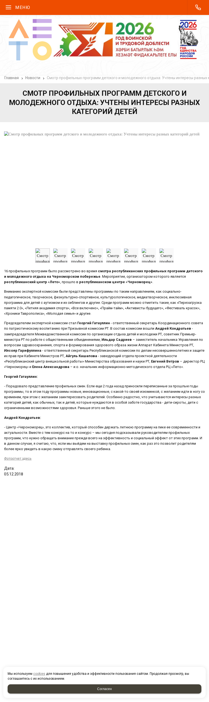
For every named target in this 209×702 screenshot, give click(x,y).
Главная (11, 78)
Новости (32, 78)
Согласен (104, 689)
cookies (39, 674)
